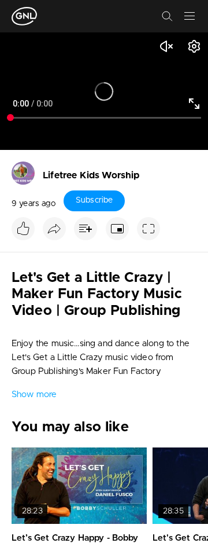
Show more (34, 394)
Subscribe (94, 200)
